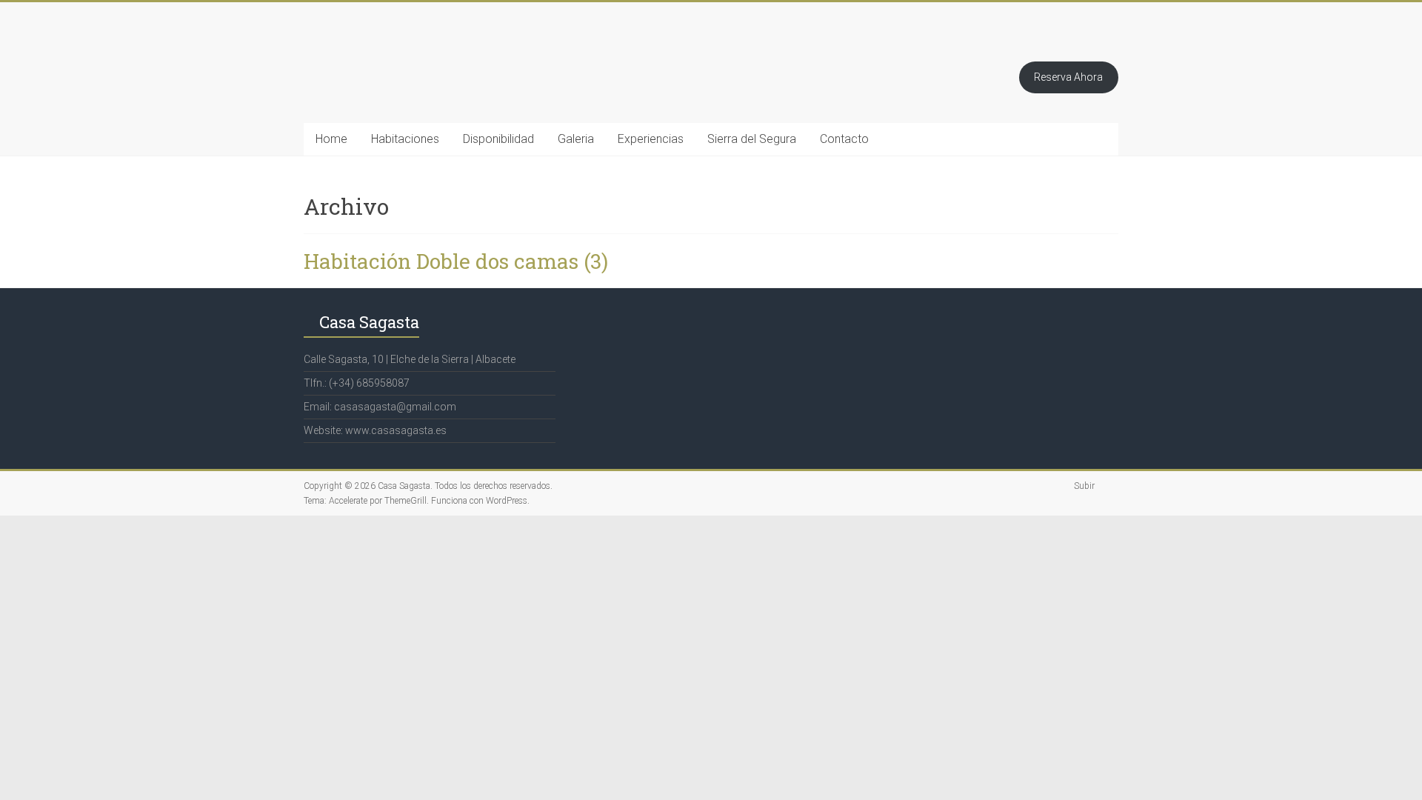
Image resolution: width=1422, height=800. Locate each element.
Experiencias (651, 139)
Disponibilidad (498, 139)
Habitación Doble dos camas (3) (456, 261)
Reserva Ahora (1068, 77)
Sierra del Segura (751, 139)
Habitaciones (405, 139)
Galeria (576, 139)
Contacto (844, 139)
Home (331, 139)
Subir (1084, 486)
